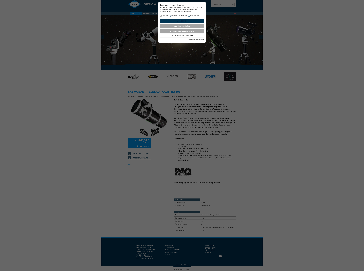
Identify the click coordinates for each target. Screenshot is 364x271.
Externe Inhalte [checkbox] (194, 15)
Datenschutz (200, 40)
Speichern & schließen (182, 26)
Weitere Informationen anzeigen (181, 35)
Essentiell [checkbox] (165, 15)
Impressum (191, 40)
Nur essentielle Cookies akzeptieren (182, 31)
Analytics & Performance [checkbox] (179, 15)
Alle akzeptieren (182, 21)
